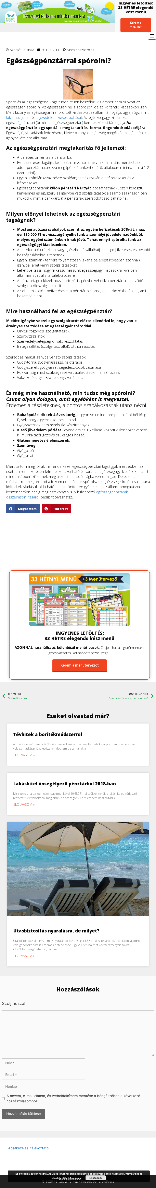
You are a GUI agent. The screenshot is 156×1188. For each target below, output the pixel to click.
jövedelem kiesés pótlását (60, 117)
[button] (23, 508)
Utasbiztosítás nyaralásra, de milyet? (56, 931)
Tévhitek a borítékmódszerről (47, 734)
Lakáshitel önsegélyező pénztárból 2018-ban (64, 783)
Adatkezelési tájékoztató (28, 1148)
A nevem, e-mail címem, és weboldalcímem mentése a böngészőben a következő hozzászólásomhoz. (73, 1098)
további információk (70, 1177)
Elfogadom (95, 1178)
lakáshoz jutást (18, 117)
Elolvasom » (24, 755)
